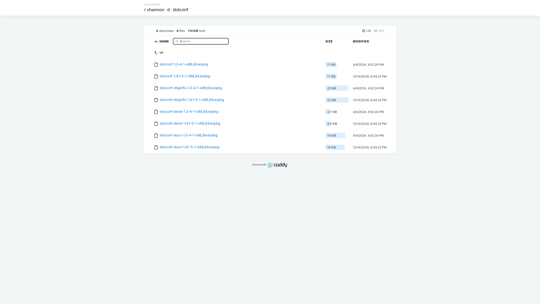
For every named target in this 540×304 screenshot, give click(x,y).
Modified (361, 41)
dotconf (180, 9)
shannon (155, 9)
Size (329, 41)
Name (164, 41)
